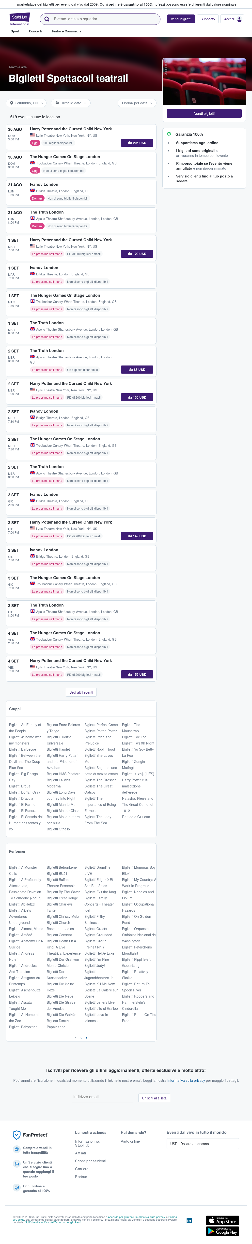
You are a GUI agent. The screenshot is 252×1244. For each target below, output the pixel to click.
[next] (86, 1037)
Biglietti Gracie (95, 928)
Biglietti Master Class (63, 810)
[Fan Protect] (30, 1135)
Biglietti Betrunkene (62, 867)
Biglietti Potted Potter (100, 730)
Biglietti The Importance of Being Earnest (100, 804)
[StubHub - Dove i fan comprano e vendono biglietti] (20, 19)
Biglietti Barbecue (22, 749)
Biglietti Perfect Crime (101, 724)
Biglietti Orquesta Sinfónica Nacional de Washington (139, 934)
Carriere (81, 1169)
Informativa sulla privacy (186, 1080)
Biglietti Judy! (94, 965)
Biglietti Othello (58, 828)
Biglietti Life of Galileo (101, 1008)
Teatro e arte (18, 67)
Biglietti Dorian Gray (24, 792)
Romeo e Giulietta (136, 816)
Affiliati (80, 1153)
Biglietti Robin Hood (99, 749)
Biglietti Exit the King (100, 891)
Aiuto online (130, 1141)
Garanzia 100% (189, 134)
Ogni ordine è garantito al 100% (126, 4)
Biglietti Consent (59, 934)
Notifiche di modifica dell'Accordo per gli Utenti (53, 1222)
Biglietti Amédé (20, 934)
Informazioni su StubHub (87, 1143)
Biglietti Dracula (21, 798)
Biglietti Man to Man (62, 804)
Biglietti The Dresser (100, 779)
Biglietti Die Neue (60, 996)
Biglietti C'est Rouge (62, 897)
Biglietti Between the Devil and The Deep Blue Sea (25, 761)
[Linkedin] (189, 1226)
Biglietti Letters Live (99, 1002)
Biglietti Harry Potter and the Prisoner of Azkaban (62, 761)
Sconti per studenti (90, 1161)
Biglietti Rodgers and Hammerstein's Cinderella (138, 1002)
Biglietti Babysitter (23, 1026)
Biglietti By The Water (63, 891)
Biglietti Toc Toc (134, 736)
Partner (81, 1176)
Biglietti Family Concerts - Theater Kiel (99, 904)
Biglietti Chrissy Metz (63, 916)
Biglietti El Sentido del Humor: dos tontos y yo (26, 822)
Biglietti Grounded (98, 934)
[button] (204, 113)
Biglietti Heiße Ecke (99, 953)
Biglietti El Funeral (23, 810)
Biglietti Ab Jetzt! (22, 904)
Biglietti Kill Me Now (99, 983)
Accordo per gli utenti (121, 1217)
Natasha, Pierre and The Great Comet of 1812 (137, 804)
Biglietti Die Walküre (62, 1014)
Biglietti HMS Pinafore (63, 773)
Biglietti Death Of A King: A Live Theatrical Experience (64, 947)
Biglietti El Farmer (23, 804)
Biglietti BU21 (57, 873)
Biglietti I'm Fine (96, 959)
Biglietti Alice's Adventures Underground (20, 916)
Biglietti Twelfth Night (138, 743)
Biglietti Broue (20, 786)
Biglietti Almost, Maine (26, 928)
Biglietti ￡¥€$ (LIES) (138, 773)
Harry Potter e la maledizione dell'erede (135, 786)
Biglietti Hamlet (58, 749)
